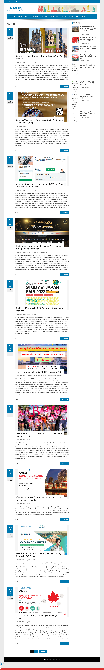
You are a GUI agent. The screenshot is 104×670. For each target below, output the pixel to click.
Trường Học (35, 16)
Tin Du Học (15, 8)
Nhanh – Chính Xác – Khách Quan (15, 10)
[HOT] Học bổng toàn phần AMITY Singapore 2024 (39, 372)
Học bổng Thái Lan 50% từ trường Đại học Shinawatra (88, 47)
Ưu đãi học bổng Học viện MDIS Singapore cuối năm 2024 (88, 56)
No (10, 228)
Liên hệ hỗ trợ (80, 16)
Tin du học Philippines (41, 252)
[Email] (29, 86)
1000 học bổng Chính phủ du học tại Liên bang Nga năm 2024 (87, 113)
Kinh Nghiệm (54, 16)
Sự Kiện (71, 16)
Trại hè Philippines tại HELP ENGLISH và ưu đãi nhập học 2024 (88, 83)
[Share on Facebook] (21, 86)
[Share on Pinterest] (27, 86)
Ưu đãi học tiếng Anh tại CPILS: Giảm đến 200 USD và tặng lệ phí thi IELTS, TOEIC (88, 29)
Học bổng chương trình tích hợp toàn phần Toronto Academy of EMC (88, 39)
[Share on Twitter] (23, 86)
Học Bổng (45, 16)
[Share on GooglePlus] (25, 86)
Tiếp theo (42, 651)
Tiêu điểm (64, 16)
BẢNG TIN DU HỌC (23, 16)
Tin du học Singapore (57, 375)
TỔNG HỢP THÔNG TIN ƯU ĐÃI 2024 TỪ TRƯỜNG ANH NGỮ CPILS (88, 96)
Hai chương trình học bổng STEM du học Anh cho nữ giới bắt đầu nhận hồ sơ (88, 65)
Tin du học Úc (34, 62)
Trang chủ (12, 16)
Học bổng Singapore (37, 375)
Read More (65, 86)
